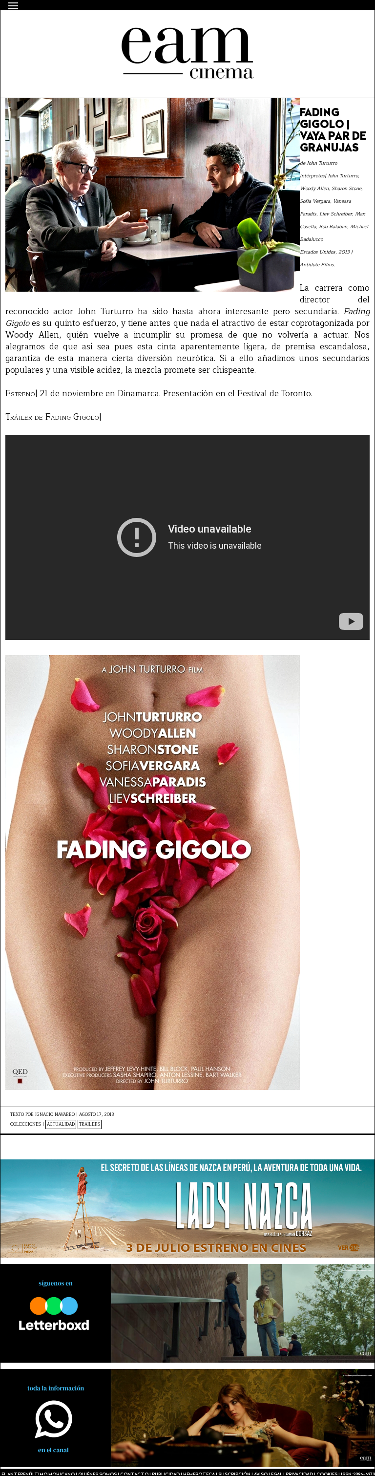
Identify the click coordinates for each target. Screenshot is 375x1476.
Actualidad (61, 1124)
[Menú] (13, 5)
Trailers (89, 1124)
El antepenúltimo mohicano (134, 27)
